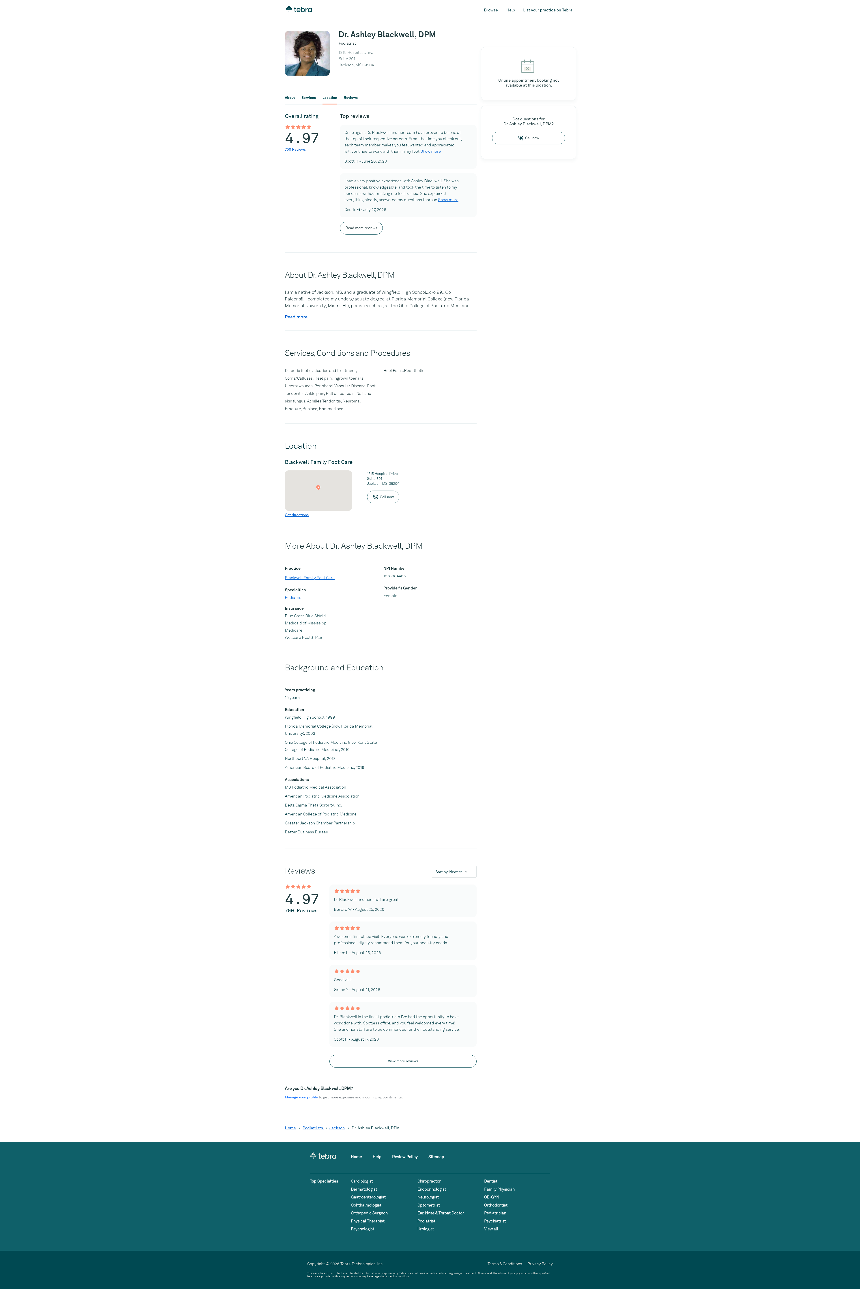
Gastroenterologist (368, 1197)
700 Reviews (295, 149)
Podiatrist (294, 597)
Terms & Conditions (505, 1263)
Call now (532, 138)
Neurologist (428, 1197)
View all (491, 1228)
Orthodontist (495, 1205)
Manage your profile (301, 1097)
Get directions (297, 515)
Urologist (425, 1228)
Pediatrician (495, 1213)
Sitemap (436, 1156)
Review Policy (405, 1156)
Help (510, 10)
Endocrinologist (431, 1189)
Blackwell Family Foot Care (310, 577)
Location (329, 98)
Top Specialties (324, 1181)
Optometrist (428, 1205)
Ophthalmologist (366, 1205)
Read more (296, 316)
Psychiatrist (495, 1221)
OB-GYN (491, 1197)
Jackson (337, 1128)
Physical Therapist (368, 1221)
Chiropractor (429, 1181)
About (290, 98)
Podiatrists (313, 1128)
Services (308, 98)
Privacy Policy (540, 1263)
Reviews (351, 98)
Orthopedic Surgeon (369, 1213)
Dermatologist (364, 1189)
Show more (430, 151)
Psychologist (362, 1228)
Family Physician (499, 1189)
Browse (491, 10)
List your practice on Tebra (547, 10)
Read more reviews (361, 228)
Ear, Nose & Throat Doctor (440, 1213)
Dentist (490, 1181)
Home (290, 1128)
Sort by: (449, 872)
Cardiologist (362, 1181)
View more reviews (403, 1061)
